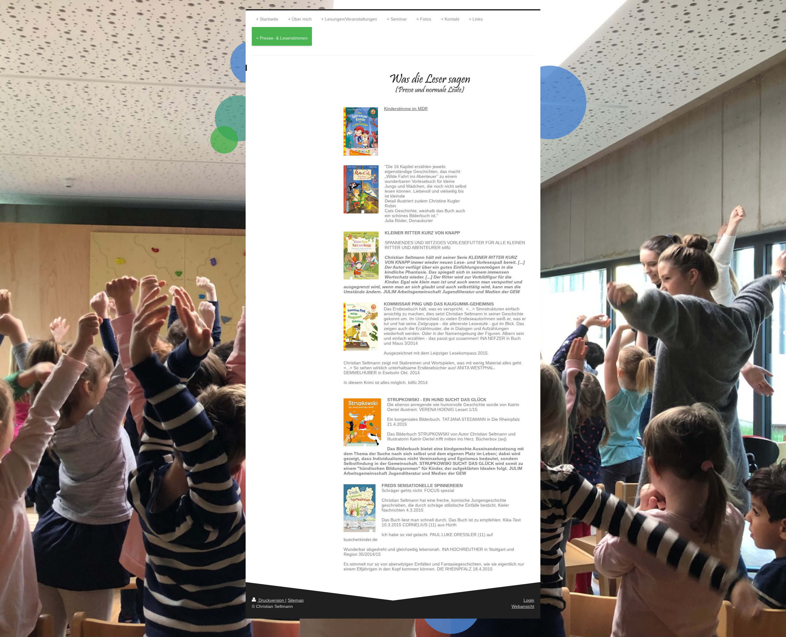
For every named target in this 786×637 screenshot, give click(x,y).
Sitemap (296, 600)
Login (528, 600)
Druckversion (271, 600)
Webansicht (523, 606)
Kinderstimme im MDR (406, 108)
